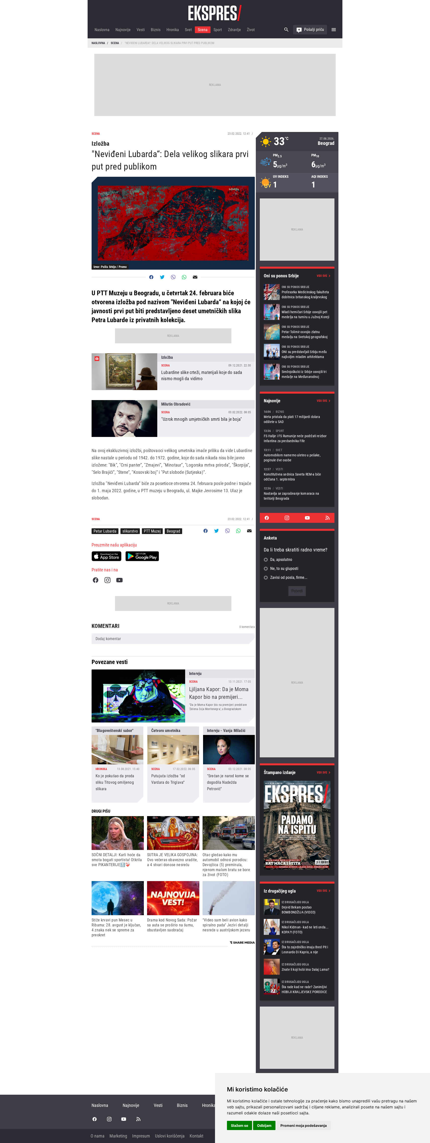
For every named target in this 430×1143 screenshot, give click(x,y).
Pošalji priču (314, 29)
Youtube (119, 580)
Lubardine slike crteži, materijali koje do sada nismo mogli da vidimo (173, 371)
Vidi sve (322, 276)
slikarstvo (130, 531)
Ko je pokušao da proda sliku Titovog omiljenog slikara (117, 764)
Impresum (141, 1136)
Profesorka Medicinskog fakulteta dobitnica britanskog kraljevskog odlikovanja (297, 292)
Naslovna (102, 29)
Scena (203, 29)
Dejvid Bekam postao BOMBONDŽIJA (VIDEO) (297, 907)
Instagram (107, 580)
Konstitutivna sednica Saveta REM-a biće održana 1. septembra (297, 474)
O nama (98, 1136)
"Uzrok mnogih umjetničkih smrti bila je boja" (173, 418)
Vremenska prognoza (297, 141)
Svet (188, 29)
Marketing (118, 1136)
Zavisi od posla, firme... (288, 577)
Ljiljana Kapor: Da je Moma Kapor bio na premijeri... (173, 695)
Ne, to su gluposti (284, 568)
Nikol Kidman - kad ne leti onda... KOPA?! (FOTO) (297, 927)
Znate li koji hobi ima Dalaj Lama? (297, 967)
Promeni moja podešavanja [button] (303, 1125)
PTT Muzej (152, 531)
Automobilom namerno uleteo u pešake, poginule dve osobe (297, 455)
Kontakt (196, 1136)
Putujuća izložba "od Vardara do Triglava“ (173, 764)
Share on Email (195, 277)
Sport (218, 29)
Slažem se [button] (239, 1125)
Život (251, 29)
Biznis (156, 29)
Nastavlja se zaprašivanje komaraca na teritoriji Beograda (297, 493)
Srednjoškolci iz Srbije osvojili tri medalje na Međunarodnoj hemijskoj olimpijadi (297, 372)
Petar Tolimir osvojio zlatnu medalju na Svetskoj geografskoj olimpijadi (297, 332)
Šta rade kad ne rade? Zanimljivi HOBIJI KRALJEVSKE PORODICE (297, 987)
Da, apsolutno (281, 559)
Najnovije (123, 29)
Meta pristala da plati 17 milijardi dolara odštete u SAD (297, 416)
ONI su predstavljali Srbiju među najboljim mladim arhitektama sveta (297, 352)
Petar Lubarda (105, 531)
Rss (327, 518)
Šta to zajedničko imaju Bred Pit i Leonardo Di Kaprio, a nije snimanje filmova (297, 947)
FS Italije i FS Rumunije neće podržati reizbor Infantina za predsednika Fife (297, 435)
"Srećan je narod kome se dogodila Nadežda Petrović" (229, 764)
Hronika (172, 29)
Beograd (173, 531)
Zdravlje (234, 29)
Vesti (141, 29)
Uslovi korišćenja (170, 1136)
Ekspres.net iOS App (106, 556)
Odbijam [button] (264, 1125)
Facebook (96, 580)
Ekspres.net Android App (142, 556)
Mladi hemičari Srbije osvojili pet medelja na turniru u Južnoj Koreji (297, 312)
